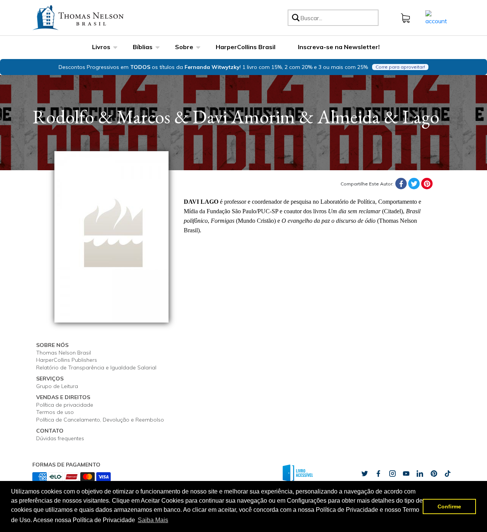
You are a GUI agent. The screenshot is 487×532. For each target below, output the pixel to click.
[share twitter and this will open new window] (364, 473)
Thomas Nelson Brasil (63, 352)
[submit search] (295, 17)
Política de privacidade (64, 404)
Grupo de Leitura (57, 386)
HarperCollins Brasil (245, 47)
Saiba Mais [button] (153, 520)
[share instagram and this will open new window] (392, 473)
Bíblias (143, 47)
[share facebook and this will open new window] (378, 473)
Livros (101, 47)
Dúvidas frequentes (60, 438)
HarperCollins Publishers (66, 359)
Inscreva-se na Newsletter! (339, 47)
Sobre (184, 47)
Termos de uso (55, 412)
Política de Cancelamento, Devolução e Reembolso (100, 419)
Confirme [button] (449, 506)
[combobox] (338, 17)
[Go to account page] (436, 17)
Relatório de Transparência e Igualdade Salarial (96, 367)
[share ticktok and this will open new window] (434, 473)
